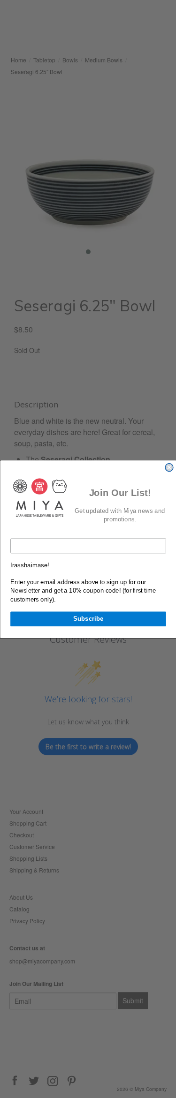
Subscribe (88, 618)
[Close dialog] (169, 467)
